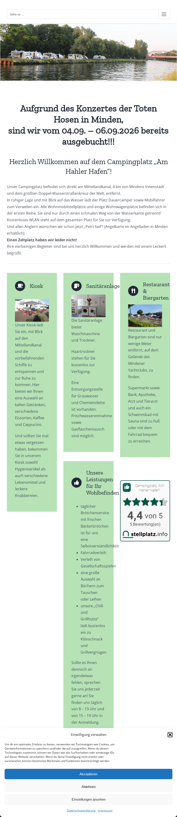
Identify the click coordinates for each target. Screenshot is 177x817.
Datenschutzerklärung (81, 810)
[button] (170, 734)
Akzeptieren (88, 774)
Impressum (105, 810)
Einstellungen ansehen (89, 799)
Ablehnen (89, 787)
